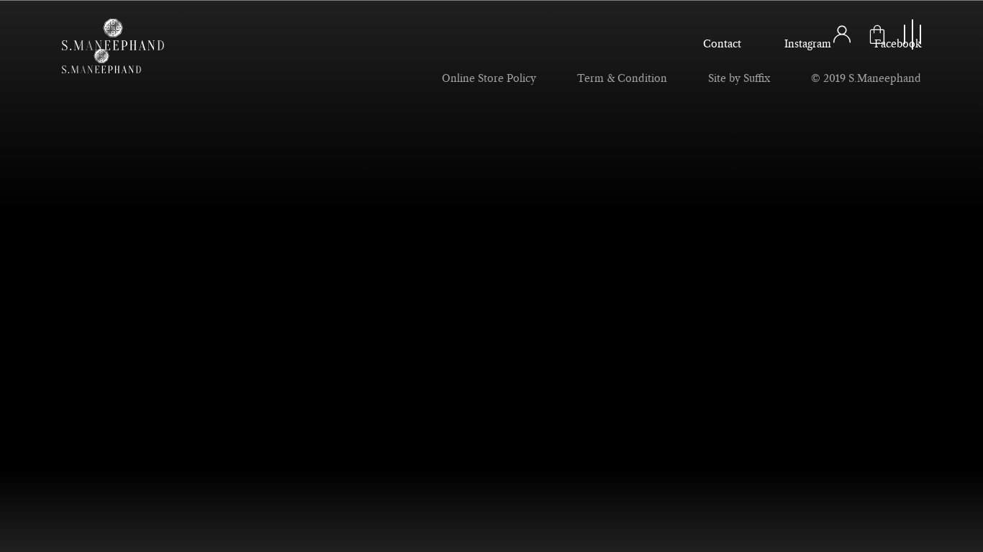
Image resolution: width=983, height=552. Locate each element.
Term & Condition (622, 79)
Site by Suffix (739, 79)
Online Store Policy (489, 79)
